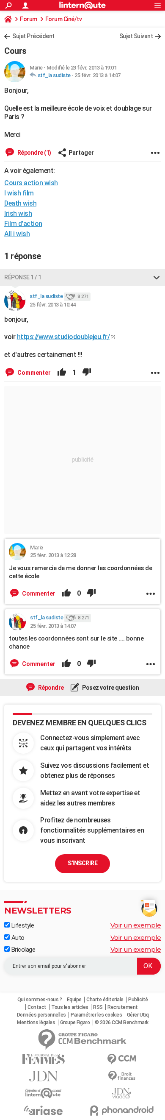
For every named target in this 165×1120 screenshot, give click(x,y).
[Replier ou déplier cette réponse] (156, 277)
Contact (37, 1007)
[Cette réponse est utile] (61, 372)
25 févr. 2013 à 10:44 (53, 304)
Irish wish (18, 213)
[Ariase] (43, 1110)
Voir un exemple (135, 925)
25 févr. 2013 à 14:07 (97, 75)
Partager (81, 152)
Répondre (50, 687)
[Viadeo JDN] (121, 1093)
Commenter (33, 372)
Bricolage (22, 949)
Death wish (20, 203)
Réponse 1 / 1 (22, 277)
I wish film (19, 193)
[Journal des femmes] (43, 1059)
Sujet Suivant (136, 36)
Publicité (138, 1000)
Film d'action (23, 224)
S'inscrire (82, 863)
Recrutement (122, 1007)
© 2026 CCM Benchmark (121, 1022)
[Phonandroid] (121, 1110)
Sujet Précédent (33, 36)
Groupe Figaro (75, 1022)
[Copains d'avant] (43, 1093)
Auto (17, 938)
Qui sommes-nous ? (39, 1000)
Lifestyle (22, 925)
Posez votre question (110, 687)
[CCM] (121, 1059)
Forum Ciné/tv (63, 19)
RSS (98, 1007)
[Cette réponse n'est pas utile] (86, 372)
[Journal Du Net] (43, 1076)
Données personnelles (41, 1015)
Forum (28, 19)
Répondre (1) (33, 152)
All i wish (17, 234)
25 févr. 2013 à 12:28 (53, 555)
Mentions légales (36, 1022)
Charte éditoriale (105, 1000)
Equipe (74, 1000)
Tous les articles (69, 1007)
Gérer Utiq (138, 1015)
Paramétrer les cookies (96, 1015)
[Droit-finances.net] (121, 1076)
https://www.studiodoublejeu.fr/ (63, 337)
